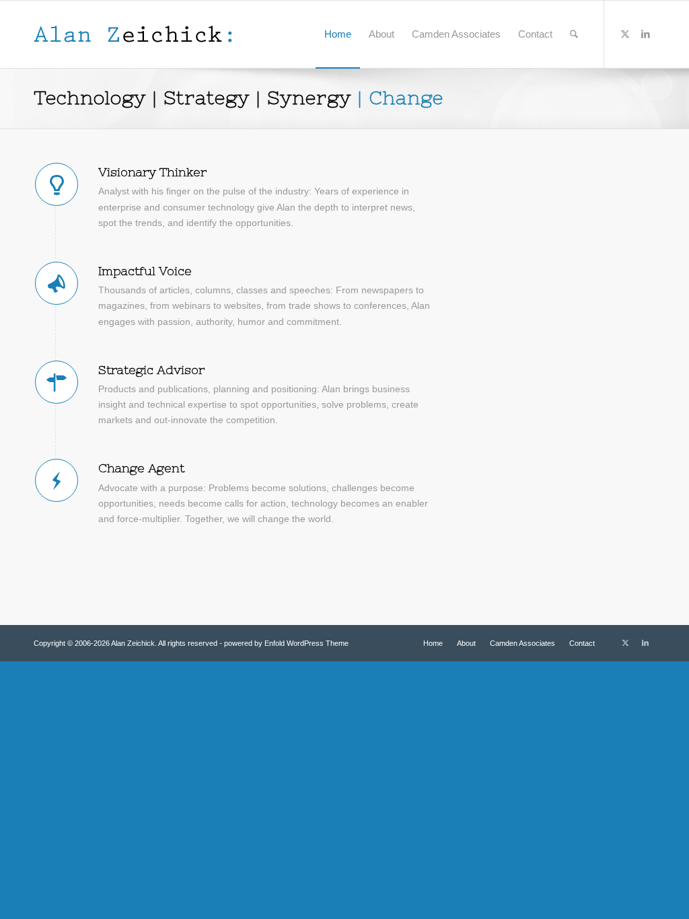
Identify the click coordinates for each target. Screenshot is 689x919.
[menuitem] (338, 34)
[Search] (574, 34)
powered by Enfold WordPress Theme (286, 643)
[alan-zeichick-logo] (133, 34)
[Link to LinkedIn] (645, 34)
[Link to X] (625, 34)
